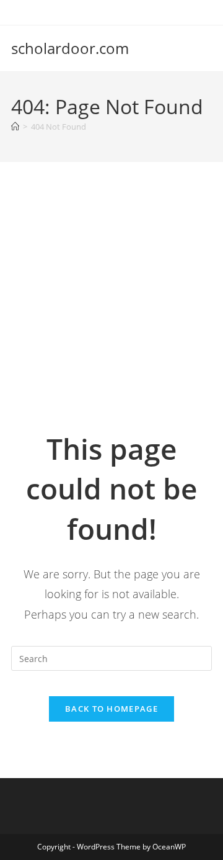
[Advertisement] (111, 311)
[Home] (15, 126)
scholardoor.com (70, 48)
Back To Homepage (111, 708)
